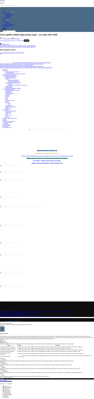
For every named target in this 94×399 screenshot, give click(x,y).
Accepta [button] (2, 325)
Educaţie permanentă (9, 86)
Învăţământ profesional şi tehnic (11, 106)
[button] (6, 381)
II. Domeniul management (10, 72)
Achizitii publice (8, 112)
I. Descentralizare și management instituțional (10, 75)
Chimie (7, 99)
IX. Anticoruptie (5, 123)
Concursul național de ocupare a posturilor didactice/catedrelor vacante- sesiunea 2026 (18, 315)
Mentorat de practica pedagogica (13, 80)
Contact (4, 27)
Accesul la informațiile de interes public (9, 74)
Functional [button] (2, 358)
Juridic (7, 113)
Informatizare (17, 38)
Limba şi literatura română (10, 93)
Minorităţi (7, 107)
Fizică (6, 97)
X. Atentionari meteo (6, 124)
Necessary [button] (2, 340)
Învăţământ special (8, 108)
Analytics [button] (2, 366)
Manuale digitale (6, 18)
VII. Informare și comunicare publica (9, 121)
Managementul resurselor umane (11, 77)
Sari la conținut (3, 380)
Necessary (4, 341)
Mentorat (7, 78)
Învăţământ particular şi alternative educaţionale (13, 88)
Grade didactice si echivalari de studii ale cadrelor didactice (17, 85)
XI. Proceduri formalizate (7, 125)
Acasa (4, 11)
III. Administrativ (5, 109)
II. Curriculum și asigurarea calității (8, 89)
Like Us (2, 379)
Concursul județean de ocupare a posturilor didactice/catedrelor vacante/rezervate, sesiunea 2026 (21, 312)
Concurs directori (5, 69)
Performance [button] (3, 362)
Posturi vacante (6, 26)
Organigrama (5, 70)
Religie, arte (7, 102)
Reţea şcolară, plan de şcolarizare (11, 110)
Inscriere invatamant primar (9, 24)
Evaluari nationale (9, 14)
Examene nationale (7, 13)
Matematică (7, 95)
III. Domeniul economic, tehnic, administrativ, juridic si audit (15, 73)
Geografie (7, 101)
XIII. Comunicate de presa (7, 127)
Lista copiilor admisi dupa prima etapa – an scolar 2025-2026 (11, 40)
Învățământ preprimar (9, 91)
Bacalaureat (8, 15)
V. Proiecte (4, 119)
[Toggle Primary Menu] (2, 8)
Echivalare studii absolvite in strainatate (14, 81)
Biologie (7, 98)
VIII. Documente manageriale (7, 122)
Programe (8, 23)
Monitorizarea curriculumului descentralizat (13, 90)
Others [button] (1, 373)
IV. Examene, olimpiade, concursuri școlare (10, 118)
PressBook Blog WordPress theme (13, 321)
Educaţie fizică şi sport (9, 105)
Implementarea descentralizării (10, 76)
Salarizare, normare (9, 111)
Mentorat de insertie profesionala (13, 79)
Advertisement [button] (3, 369)
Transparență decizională (8, 25)
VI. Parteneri (5, 120)
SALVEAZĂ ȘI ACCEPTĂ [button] (6, 377)
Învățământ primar (6, 44)
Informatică (7, 96)
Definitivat (10, 84)
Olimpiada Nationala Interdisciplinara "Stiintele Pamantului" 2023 (47, 163)
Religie (9, 103)
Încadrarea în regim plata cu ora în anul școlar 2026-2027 (12, 313)
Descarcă (26, 40)
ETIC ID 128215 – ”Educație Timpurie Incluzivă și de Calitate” (47, 160)
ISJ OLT (2, 3)
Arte (9, 104)
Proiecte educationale (9, 87)
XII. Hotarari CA (5, 126)
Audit (6, 116)
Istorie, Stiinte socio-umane (10, 100)
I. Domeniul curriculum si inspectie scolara (12, 71)
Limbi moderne (8, 94)
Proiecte (4, 20)
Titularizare (8, 17)
